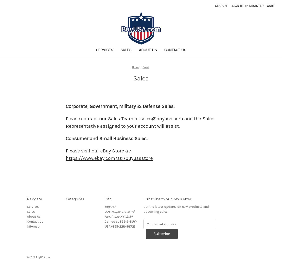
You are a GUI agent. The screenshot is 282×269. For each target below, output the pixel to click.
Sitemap (33, 226)
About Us (148, 50)
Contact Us (175, 50)
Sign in (238, 6)
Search (221, 6)
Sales (126, 50)
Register (256, 6)
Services (104, 50)
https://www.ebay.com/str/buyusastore (109, 158)
